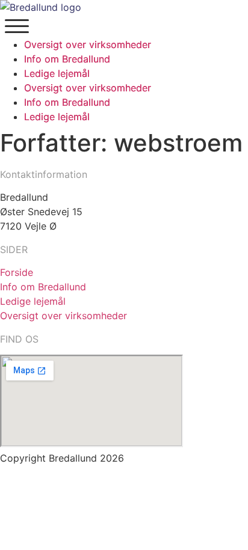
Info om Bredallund (43, 287)
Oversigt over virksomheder (63, 316)
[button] (17, 24)
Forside (16, 272)
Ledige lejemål (33, 301)
